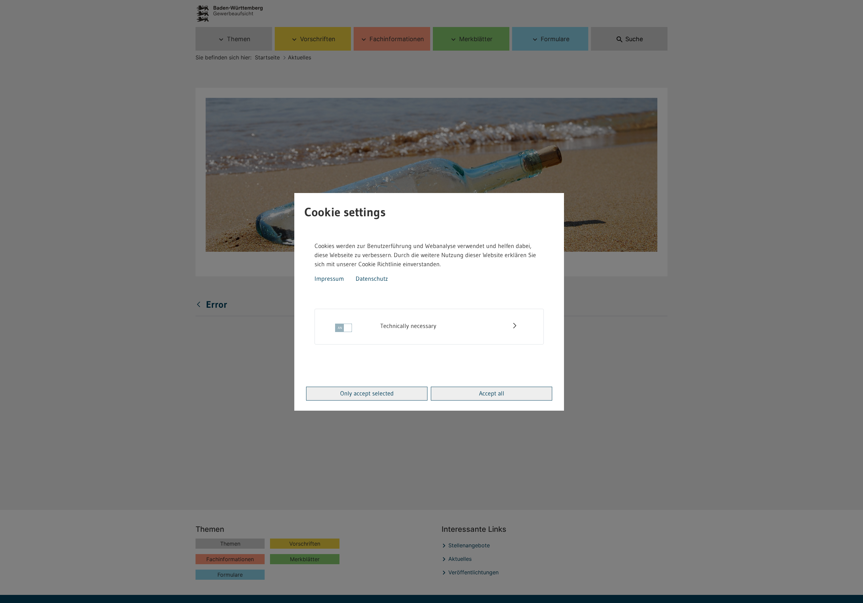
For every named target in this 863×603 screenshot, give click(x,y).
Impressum (329, 278)
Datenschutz (372, 278)
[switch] (343, 330)
